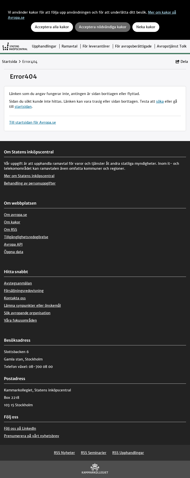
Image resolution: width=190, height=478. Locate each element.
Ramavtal (69, 46)
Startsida (9, 61)
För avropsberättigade (133, 46)
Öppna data (13, 252)
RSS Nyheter (64, 453)
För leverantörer (96, 46)
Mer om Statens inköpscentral (29, 176)
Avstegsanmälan (18, 283)
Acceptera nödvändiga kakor (102, 27)
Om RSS (10, 229)
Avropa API (13, 244)
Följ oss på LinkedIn (20, 428)
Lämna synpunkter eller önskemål (32, 305)
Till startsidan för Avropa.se (32, 122)
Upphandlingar (44, 46)
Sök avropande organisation (27, 313)
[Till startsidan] (15, 46)
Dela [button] (184, 61)
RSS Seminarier (93, 453)
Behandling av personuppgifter (30, 183)
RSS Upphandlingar (128, 453)
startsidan (23, 106)
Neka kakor (145, 27)
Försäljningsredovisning (24, 290)
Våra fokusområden (20, 320)
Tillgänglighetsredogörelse (26, 237)
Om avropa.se (15, 215)
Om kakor (12, 222)
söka (160, 101)
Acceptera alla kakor (52, 27)
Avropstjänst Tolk (172, 46)
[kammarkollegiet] (95, 469)
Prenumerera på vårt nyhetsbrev (31, 436)
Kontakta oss (15, 298)
